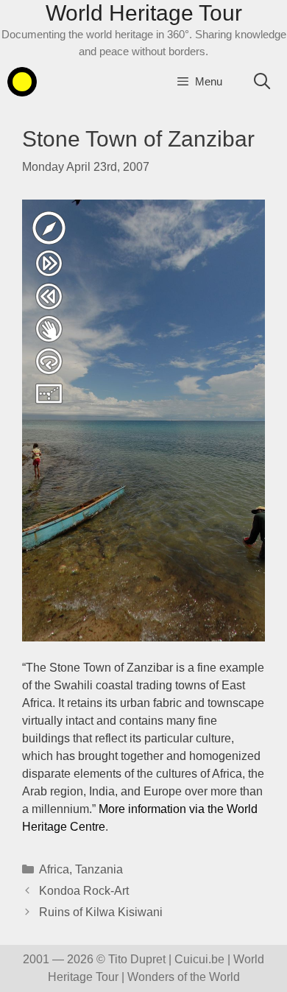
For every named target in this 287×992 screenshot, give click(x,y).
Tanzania (99, 869)
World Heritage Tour (144, 13)
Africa (54, 869)
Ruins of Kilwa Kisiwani (101, 912)
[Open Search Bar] (262, 82)
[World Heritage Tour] (22, 82)
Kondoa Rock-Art (84, 890)
